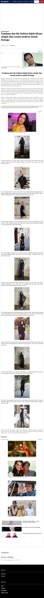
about (2, 586)
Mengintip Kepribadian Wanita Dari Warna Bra (32, 533)
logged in (9, 560)
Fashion (2, 436)
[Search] (42, 1)
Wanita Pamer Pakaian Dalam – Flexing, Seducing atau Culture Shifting (30, 522)
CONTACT (3, 588)
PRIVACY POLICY (4, 592)
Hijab (6, 436)
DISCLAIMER (3, 590)
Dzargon (5, 2)
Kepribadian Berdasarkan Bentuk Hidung (31, 527)
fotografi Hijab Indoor (10, 101)
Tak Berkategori (5, 31)
